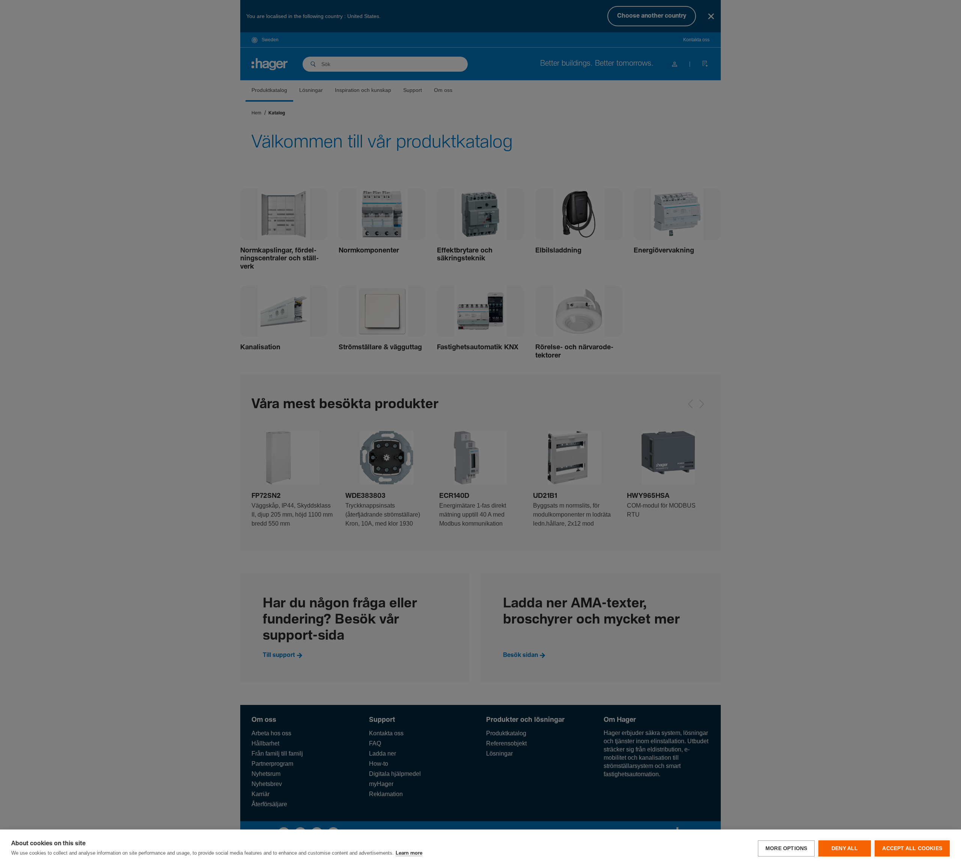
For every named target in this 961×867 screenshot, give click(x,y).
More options (786, 848)
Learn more (409, 853)
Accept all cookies (912, 848)
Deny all (844, 848)
